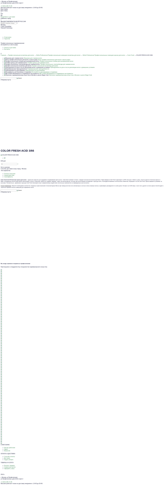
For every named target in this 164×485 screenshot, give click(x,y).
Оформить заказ (9, 468)
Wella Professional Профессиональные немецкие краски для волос (104, 55)
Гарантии (7, 38)
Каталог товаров (9, 465)
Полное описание (9, 173)
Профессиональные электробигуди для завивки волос (57, 64)
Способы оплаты (9, 456)
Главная (3, 55)
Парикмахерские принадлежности (38, 69)
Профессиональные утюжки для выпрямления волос (56, 61)
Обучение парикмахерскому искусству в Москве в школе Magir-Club (70, 75)
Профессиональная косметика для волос (21, 55)
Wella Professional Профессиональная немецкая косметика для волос (58, 55)
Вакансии (7, 450)
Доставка (7, 458)
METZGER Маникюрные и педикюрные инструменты (56, 73)
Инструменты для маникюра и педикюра (44, 72)
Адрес (6, 449)
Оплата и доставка (10, 47)
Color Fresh (130, 55)
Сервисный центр (9, 467)
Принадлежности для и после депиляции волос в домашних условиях (72, 67)
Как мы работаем (9, 447)
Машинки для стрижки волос (33, 58)
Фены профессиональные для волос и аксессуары (54, 59)
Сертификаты (8, 177)
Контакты (7, 49)
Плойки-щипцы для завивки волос (38, 62)
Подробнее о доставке (8, 17)
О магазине (7, 37)
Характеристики (9, 175)
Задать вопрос (8, 459)
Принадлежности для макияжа (35, 70)
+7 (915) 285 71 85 (6, 6)
